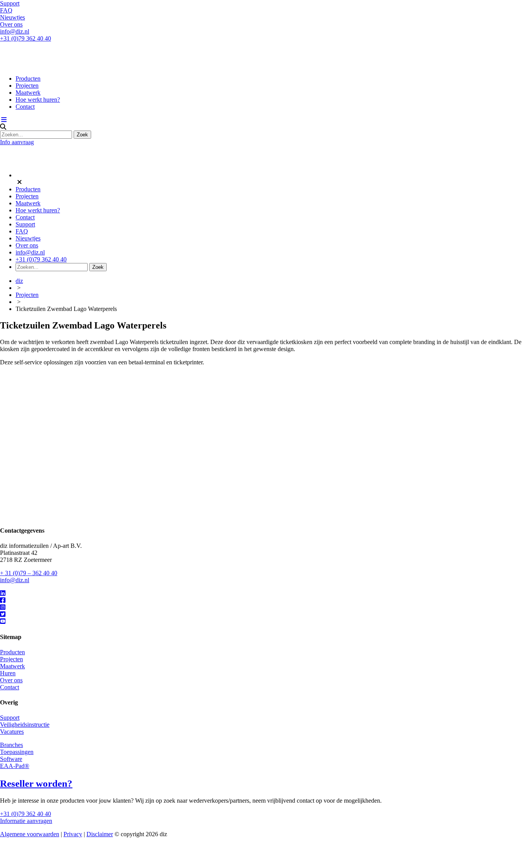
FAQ (6, 10)
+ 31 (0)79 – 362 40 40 (28, 573)
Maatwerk (28, 92)
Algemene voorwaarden (29, 834)
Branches (11, 745)
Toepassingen (16, 752)
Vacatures (12, 731)
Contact (25, 106)
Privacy (72, 834)
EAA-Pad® (14, 766)
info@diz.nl (14, 31)
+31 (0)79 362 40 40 (25, 38)
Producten (28, 78)
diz (19, 280)
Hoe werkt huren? (38, 99)
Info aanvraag (17, 142)
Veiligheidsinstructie (24, 724)
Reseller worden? (36, 783)
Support (9, 3)
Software (11, 759)
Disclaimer (99, 834)
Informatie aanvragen (26, 821)
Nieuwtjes (12, 17)
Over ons (11, 24)
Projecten (27, 85)
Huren (8, 673)
